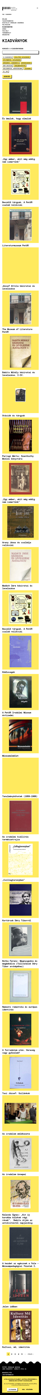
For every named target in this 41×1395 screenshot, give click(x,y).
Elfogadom (12, 1389)
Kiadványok (8, 14)
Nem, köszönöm (27, 1389)
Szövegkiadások (26, 63)
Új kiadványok (7, 57)
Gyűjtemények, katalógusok (11, 60)
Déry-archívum (7, 65)
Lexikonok (28, 68)
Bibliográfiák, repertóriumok (12, 68)
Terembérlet (6, 33)
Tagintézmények (7, 21)
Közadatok (5, 34)
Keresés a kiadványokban (12, 49)
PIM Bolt (5, 31)
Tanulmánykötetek (19, 65)
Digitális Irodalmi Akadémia (13, 22)
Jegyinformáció (7, 1374)
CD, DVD (5, 71)
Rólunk (4, 19)
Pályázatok (6, 24)
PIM (3, 14)
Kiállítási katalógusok (21, 57)
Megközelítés (7, 1372)
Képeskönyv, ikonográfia (11, 63)
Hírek (4, 29)
